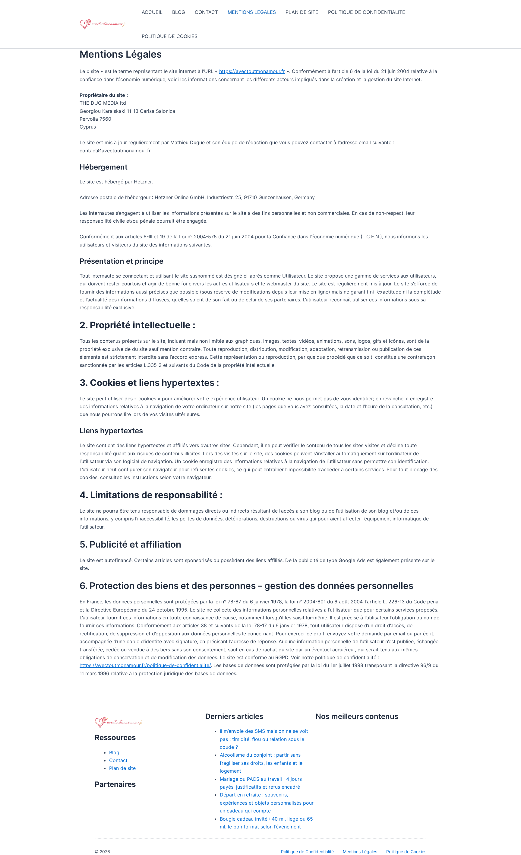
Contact (206, 12)
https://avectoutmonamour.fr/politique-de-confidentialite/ (145, 665)
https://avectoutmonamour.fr (252, 71)
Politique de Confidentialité (366, 12)
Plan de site (302, 12)
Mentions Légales (252, 12)
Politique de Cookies (169, 36)
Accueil (152, 12)
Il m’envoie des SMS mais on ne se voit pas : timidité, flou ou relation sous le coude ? (264, 739)
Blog (178, 12)
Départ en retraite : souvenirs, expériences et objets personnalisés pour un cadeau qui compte (267, 803)
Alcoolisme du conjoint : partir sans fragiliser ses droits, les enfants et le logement (261, 763)
